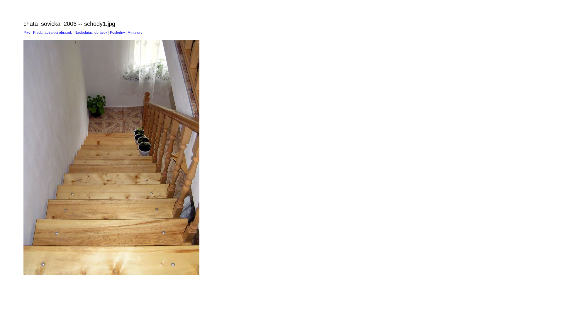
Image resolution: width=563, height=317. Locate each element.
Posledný (117, 33)
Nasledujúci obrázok (90, 33)
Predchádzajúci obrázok (52, 33)
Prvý (26, 33)
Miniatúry (135, 33)
